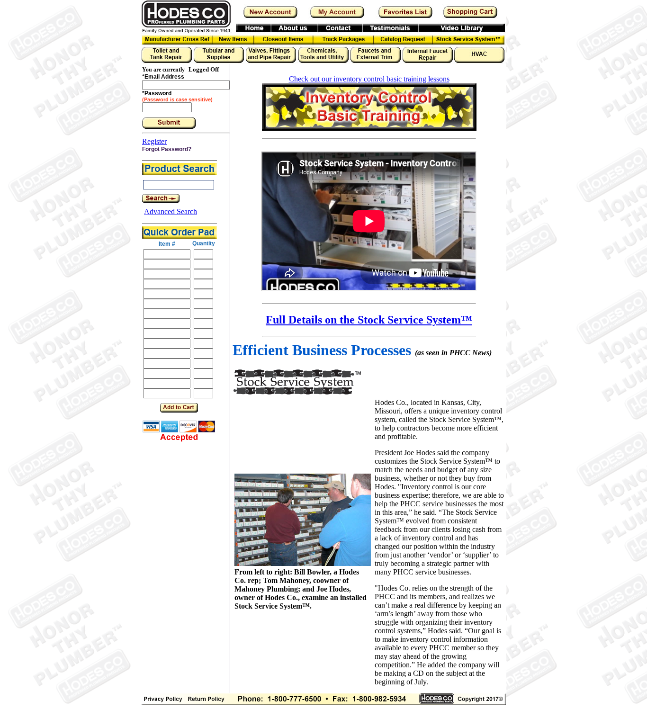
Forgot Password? (166, 149)
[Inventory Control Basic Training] (369, 128)
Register (154, 141)
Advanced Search (170, 211)
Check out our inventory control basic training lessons (369, 79)
